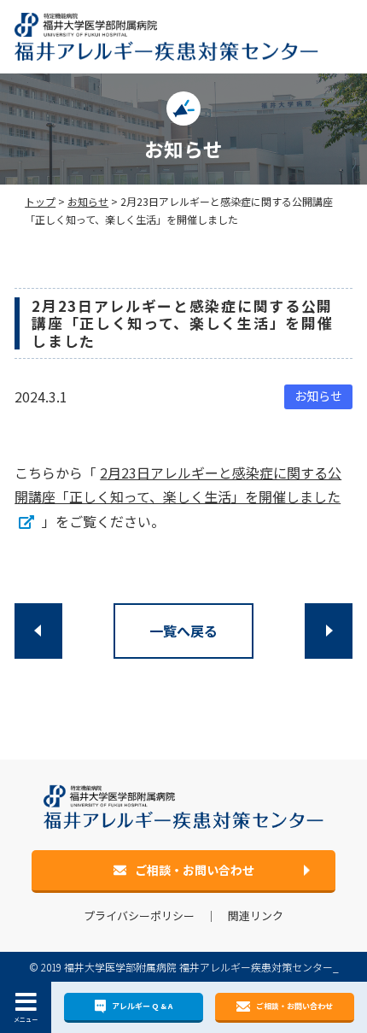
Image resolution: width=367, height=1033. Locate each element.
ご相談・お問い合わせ (294, 1006)
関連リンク (255, 915)
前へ (38, 631)
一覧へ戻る (183, 630)
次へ (328, 631)
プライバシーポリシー (139, 915)
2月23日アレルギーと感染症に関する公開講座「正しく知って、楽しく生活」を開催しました (178, 485)
